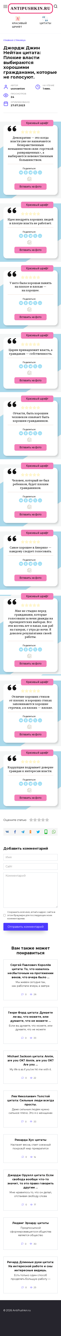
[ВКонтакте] (21, 172)
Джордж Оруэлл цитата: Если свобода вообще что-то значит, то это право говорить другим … (30, 1181)
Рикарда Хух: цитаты (30, 1139)
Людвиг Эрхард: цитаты (30, 1223)
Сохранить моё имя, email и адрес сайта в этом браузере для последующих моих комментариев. (31, 915)
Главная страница (14, 40)
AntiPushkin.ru (30, 8)
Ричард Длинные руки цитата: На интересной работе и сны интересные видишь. (30, 1266)
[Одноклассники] (26, 172)
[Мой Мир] (40, 172)
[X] (35, 172)
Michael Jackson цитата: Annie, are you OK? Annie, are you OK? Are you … (30, 1060)
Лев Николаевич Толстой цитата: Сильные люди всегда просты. (30, 1100)
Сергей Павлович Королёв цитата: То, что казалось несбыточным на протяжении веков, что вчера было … (30, 971)
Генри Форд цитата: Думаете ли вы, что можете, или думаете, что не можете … (30, 1016)
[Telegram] (30, 172)
